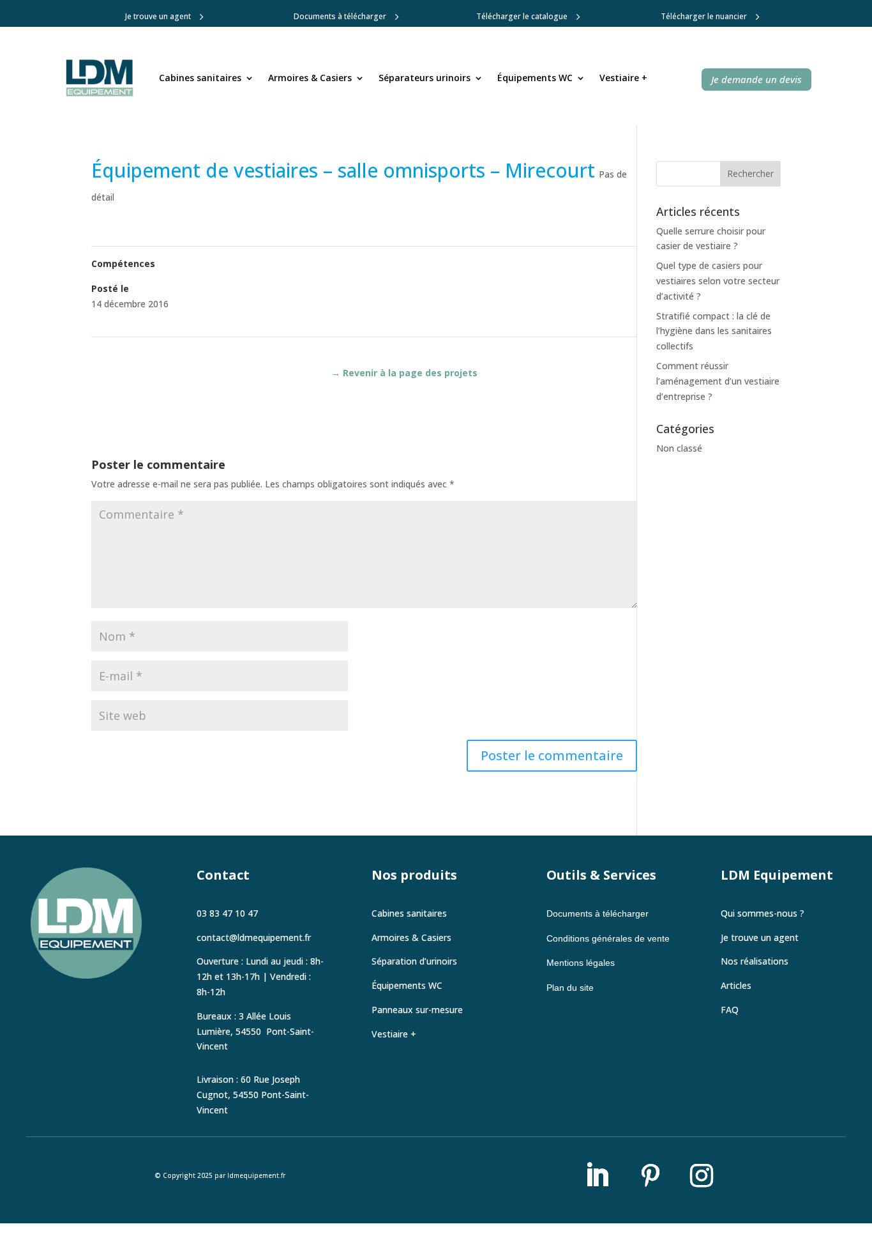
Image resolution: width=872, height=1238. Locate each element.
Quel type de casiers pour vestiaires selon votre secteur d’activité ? (717, 280)
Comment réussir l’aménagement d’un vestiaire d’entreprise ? (717, 381)
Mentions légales (580, 963)
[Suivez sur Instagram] (702, 1175)
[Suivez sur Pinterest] (650, 1175)
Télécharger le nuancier (704, 16)
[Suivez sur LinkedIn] (596, 1175)
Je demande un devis (756, 79)
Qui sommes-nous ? (762, 913)
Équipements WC (535, 78)
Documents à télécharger (340, 16)
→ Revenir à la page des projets (404, 373)
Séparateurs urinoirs (424, 78)
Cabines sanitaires (200, 78)
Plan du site (570, 987)
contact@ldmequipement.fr (254, 937)
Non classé (679, 448)
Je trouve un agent (158, 16)
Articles (736, 985)
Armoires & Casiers (310, 78)
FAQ (730, 1010)
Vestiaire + (623, 78)
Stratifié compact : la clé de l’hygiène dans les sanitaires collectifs (714, 331)
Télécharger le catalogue (522, 16)
